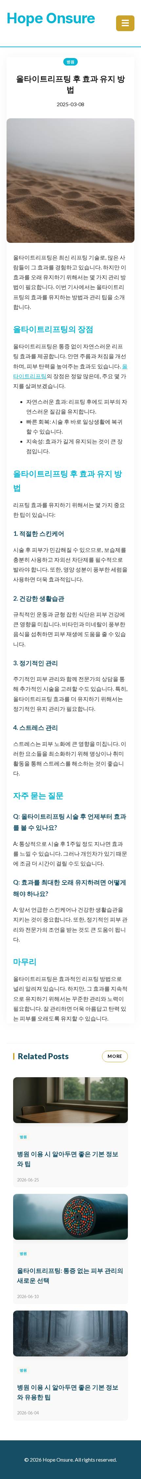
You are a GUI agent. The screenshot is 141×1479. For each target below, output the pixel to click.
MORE (115, 1056)
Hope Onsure (51, 18)
